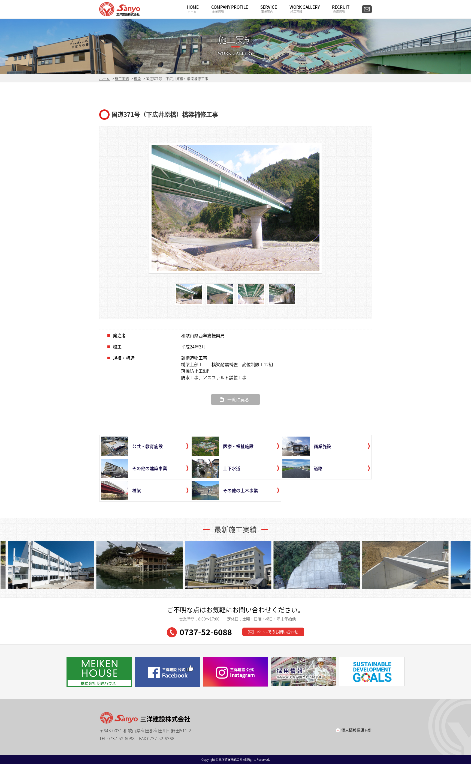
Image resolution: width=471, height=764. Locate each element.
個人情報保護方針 (356, 730)
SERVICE (268, 8)
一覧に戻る (238, 399)
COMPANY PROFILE (229, 8)
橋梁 (137, 78)
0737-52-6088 (206, 632)
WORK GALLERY (304, 8)
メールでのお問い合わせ (277, 632)
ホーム (104, 78)
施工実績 (122, 78)
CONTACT (367, 9)
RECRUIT (340, 8)
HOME (193, 8)
